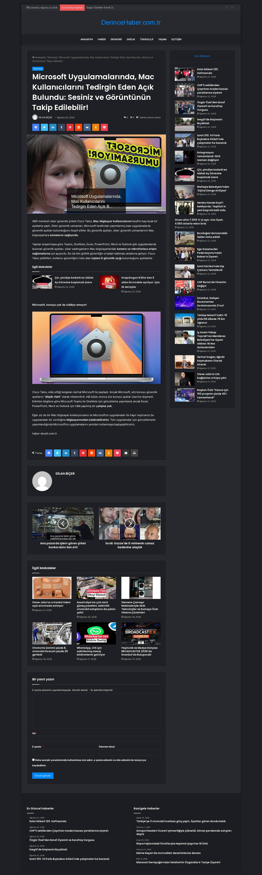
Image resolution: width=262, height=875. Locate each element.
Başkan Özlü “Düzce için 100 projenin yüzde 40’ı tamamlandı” (212, 393)
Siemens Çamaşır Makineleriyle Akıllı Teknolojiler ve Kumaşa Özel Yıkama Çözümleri (139, 607)
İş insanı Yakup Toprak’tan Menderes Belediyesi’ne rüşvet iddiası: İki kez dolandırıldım (211, 340)
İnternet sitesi (107, 746)
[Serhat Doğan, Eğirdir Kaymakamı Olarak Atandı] (184, 362)
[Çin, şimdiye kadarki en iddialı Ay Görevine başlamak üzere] (42, 282)
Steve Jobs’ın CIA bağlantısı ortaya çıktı (211, 376)
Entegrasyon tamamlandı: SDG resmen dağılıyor (208, 156)
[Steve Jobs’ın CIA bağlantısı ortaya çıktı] (184, 379)
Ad (34, 733)
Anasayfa (87, 39)
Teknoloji (146, 39)
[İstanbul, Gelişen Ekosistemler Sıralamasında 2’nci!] (184, 303)
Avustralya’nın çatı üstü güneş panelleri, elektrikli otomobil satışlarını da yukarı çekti (96, 607)
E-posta (37, 746)
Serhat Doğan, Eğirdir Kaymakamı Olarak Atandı (211, 360)
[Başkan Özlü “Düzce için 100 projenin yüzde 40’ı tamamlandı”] (184, 395)
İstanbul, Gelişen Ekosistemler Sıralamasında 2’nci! (210, 301)
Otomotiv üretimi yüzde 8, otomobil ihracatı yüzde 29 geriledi (50, 651)
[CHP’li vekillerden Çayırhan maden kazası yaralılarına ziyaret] (184, 90)
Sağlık (131, 39)
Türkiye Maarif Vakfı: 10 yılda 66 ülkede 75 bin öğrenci (212, 318)
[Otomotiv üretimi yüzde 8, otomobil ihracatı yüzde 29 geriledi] (51, 633)
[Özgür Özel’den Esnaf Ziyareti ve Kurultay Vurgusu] (184, 107)
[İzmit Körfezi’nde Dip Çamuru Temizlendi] (184, 271)
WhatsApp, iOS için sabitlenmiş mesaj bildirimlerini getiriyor (91, 651)
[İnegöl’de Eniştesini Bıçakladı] (184, 124)
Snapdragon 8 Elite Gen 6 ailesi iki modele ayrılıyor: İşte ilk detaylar (140, 282)
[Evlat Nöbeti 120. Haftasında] (184, 74)
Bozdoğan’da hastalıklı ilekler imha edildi (212, 235)
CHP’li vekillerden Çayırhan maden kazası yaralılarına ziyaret (212, 88)
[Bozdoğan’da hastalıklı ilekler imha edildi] (184, 238)
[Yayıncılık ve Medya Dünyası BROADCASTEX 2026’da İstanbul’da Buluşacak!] (141, 633)
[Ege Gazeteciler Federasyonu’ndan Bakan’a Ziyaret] (184, 254)
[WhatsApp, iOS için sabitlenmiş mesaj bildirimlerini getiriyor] (96, 633)
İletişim (176, 39)
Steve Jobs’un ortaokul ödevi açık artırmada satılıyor (51, 604)
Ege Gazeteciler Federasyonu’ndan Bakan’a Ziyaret (209, 252)
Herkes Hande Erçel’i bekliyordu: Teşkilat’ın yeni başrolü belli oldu (211, 206)
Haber (102, 39)
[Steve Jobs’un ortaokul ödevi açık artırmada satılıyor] (51, 588)
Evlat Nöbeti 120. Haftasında (208, 71)
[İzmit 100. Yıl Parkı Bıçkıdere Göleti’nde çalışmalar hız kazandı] (184, 140)
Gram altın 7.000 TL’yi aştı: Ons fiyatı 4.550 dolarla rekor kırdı (199, 221)
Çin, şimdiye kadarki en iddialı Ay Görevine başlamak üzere (212, 173)
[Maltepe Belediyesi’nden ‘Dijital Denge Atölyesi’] (184, 191)
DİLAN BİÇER (45, 117)
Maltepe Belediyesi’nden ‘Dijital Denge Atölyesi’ (213, 188)
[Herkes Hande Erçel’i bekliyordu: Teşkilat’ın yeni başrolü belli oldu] (184, 207)
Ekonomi (116, 39)
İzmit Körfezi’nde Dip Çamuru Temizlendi (210, 268)
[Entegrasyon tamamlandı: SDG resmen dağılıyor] (184, 157)
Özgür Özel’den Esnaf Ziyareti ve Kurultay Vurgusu (114, 7)
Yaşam (162, 39)
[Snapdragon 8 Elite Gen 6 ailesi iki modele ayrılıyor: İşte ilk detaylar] (109, 282)
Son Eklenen (202, 56)
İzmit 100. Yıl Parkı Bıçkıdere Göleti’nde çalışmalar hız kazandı (212, 139)
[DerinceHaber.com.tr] (131, 22)
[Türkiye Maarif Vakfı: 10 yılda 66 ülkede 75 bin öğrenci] (184, 320)
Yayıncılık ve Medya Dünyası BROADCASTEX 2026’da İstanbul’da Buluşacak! (139, 651)
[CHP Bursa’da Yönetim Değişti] (184, 287)
